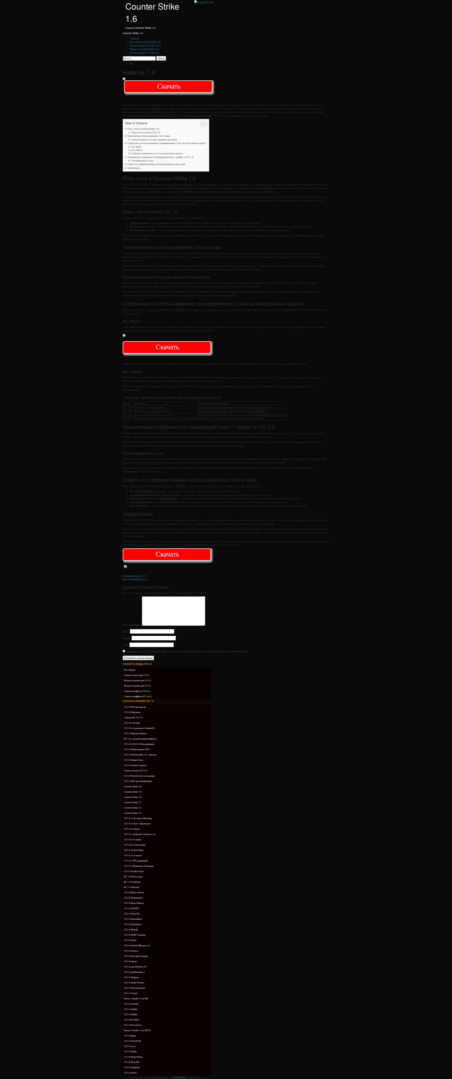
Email (127, 638)
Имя (126, 631)
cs (131, 63)
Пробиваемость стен (142, 160)
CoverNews (179, 1077)
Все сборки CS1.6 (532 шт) (145, 42)
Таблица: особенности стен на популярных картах (157, 153)
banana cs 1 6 (134, 575)
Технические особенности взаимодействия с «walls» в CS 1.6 (160, 157)
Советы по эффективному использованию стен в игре (156, 164)
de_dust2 (136, 146)
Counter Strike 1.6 (133, 33)
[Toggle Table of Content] (202, 124)
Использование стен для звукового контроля (154, 139)
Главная (134, 38)
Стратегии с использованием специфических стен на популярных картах (166, 143)
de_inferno (137, 149)
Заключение (133, 167)
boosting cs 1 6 (135, 579)
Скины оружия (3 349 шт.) (145, 52)
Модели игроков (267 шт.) (145, 49)
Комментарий (132, 624)
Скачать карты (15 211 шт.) (145, 45)
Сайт (126, 645)
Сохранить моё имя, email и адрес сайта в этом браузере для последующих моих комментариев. (187, 651)
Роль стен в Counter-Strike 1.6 (143, 128)
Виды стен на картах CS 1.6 (146, 132)
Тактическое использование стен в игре (148, 135)
